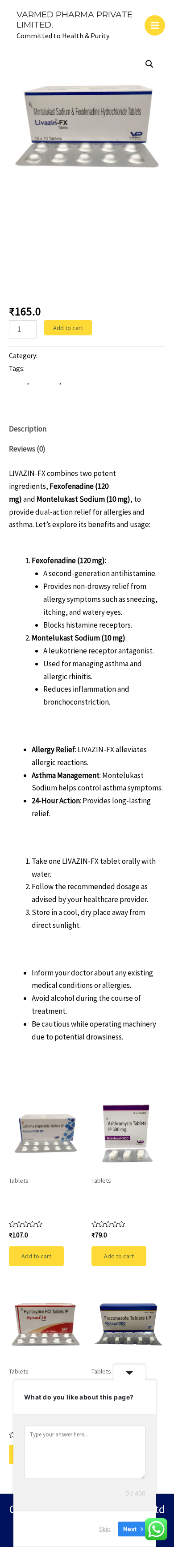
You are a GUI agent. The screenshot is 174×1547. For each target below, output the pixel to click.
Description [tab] (27, 429)
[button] (149, 64)
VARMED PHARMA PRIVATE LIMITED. (75, 19)
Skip (105, 1528)
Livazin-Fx (44, 381)
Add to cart (68, 328)
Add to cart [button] (36, 1256)
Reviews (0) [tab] (27, 449)
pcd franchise (81, 381)
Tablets (21, 223)
